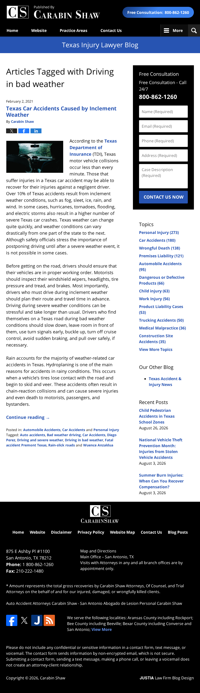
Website (39, 30)
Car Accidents (73, 429)
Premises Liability (161, 256)
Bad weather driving (64, 435)
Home (12, 30)
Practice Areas (73, 30)
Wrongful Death (159, 248)
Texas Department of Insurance (93, 147)
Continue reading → (28, 417)
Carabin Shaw (52, 678)
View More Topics (155, 349)
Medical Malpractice (162, 328)
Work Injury (154, 298)
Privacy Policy (91, 532)
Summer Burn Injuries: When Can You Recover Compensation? (161, 481)
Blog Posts (178, 532)
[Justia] (36, 620)
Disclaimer (61, 532)
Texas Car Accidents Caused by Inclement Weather (61, 111)
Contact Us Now (163, 197)
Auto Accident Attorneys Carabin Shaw (41, 603)
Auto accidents (32, 435)
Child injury (154, 291)
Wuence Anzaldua (98, 445)
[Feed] (49, 620)
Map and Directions (98, 551)
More (178, 30)
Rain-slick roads (61, 445)
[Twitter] (24, 620)
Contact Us (111, 30)
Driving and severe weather (40, 440)
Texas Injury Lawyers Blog (53, 12)
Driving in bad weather (84, 440)
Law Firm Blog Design (167, 678)
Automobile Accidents (41, 429)
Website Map (122, 532)
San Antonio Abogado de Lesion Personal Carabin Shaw (131, 603)
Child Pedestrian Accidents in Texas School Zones (157, 416)
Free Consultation (159, 74)
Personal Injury (106, 429)
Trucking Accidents (161, 320)
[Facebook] (11, 620)
